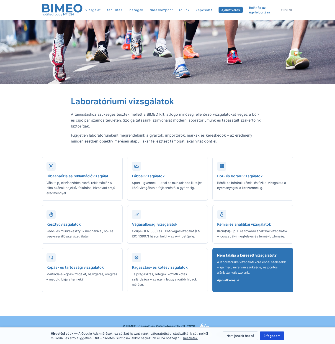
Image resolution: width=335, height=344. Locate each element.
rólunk (184, 10)
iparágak (136, 10)
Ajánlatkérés (230, 10)
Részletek (190, 338)
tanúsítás (114, 10)
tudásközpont (161, 10)
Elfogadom (272, 336)
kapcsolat (204, 10)
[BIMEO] (62, 10)
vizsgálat (93, 10)
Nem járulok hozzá (240, 336)
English (287, 10)
